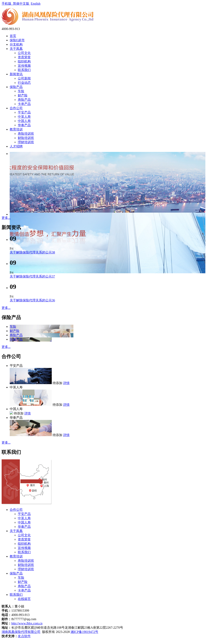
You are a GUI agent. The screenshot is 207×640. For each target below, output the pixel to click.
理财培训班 (26, 142)
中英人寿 (24, 116)
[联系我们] (27, 503)
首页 (13, 36)
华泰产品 (24, 125)
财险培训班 (26, 138)
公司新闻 (24, 78)
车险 (21, 91)
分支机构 (16, 44)
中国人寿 (24, 121)
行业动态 (24, 82)
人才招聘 (16, 146)
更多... (6, 217)
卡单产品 (24, 104)
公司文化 (24, 53)
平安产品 (24, 112)
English (35, 3)
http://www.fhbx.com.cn (26, 623)
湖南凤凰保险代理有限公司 (21, 632)
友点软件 (24, 636)
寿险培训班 (26, 133)
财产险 (22, 95)
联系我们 (24, 70)
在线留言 (24, 599)
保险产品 (16, 87)
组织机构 (24, 61)
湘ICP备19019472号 (84, 632)
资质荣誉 (24, 57)
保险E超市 (17, 40)
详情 (66, 383)
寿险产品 (24, 99)
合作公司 (16, 108)
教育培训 (16, 129)
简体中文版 (21, 3)
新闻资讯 (16, 74)
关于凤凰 (16, 48)
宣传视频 (24, 65)
